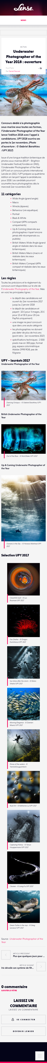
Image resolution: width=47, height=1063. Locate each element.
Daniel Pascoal (14, 71)
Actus (23, 47)
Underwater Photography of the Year (20, 289)
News (23, 20)
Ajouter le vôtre (9, 990)
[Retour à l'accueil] (23, 7)
